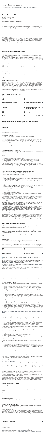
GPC (25, 366)
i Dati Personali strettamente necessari (21, 430)
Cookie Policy (40, 129)
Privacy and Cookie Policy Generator (23, 431)
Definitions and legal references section (29, 257)
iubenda (3, 430)
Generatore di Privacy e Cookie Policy (18, 429)
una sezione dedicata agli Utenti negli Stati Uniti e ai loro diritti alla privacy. (24, 7)
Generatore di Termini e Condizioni (36, 429)
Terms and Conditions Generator (36, 431)
